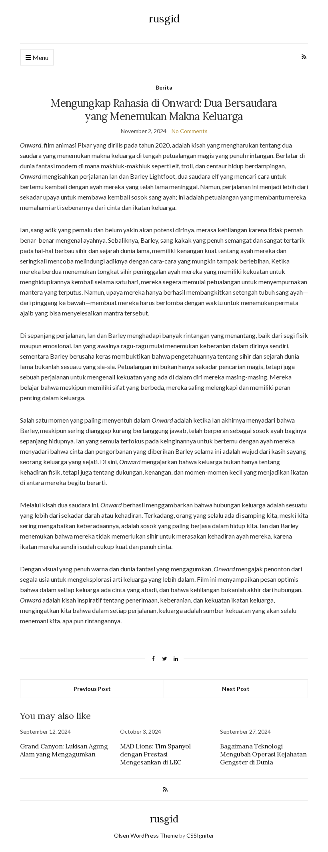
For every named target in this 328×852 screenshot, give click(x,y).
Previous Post (92, 688)
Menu (39, 57)
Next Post (236, 688)
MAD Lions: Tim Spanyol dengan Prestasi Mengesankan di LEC (155, 754)
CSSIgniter (200, 835)
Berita (164, 87)
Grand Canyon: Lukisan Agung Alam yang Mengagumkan (64, 750)
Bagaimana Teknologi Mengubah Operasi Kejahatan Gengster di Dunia (263, 754)
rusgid (164, 18)
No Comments (190, 131)
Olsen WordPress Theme (146, 835)
